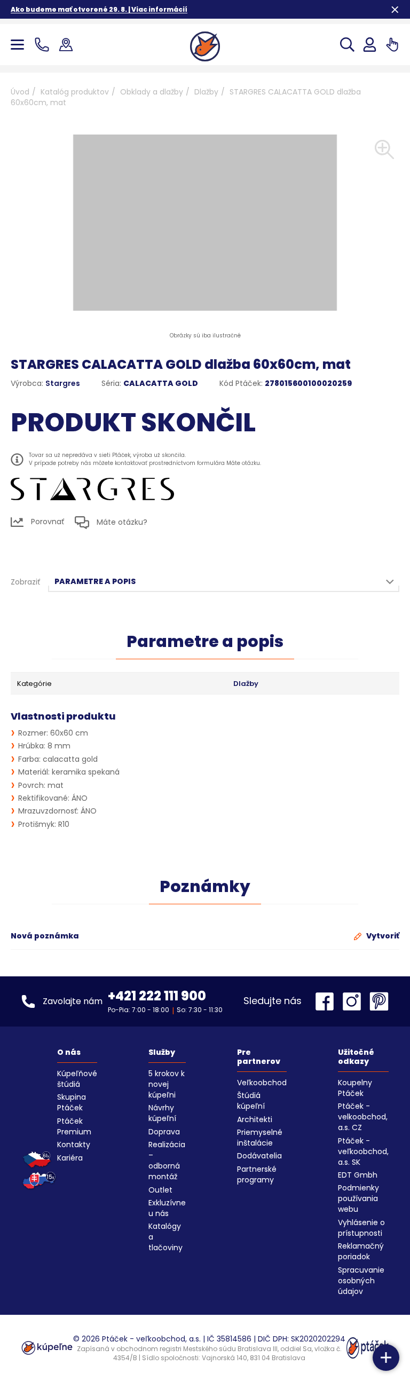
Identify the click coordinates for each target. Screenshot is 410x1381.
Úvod (20, 91)
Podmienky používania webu (358, 1198)
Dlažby (206, 91)
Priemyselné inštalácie (259, 1137)
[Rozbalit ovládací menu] (386, 1357)
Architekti (254, 1119)
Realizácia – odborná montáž (166, 1160)
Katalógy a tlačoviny (165, 1237)
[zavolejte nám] (44, 44)
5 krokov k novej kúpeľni (166, 1084)
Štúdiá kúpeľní (251, 1100)
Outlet (160, 1190)
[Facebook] (327, 1001)
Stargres (62, 383)
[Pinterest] (379, 1001)
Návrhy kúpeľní (162, 1113)
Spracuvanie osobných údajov (361, 1281)
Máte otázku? (120, 522)
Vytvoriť (382, 935)
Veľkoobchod (262, 1082)
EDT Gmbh (357, 1175)
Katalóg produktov (75, 91)
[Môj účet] (370, 44)
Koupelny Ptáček (355, 1088)
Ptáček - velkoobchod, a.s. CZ (363, 1117)
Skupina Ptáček (71, 1102)
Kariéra (70, 1158)
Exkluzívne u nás (167, 1208)
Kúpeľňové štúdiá (77, 1079)
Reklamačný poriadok (361, 1251)
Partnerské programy (257, 1174)
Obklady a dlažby (151, 91)
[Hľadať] (347, 44)
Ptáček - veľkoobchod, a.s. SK (363, 1151)
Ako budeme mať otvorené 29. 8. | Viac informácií (99, 9)
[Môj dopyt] (392, 44)
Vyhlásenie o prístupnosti (361, 1227)
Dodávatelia (259, 1155)
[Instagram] (354, 1001)
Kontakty (73, 1144)
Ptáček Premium (74, 1126)
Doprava (164, 1131)
